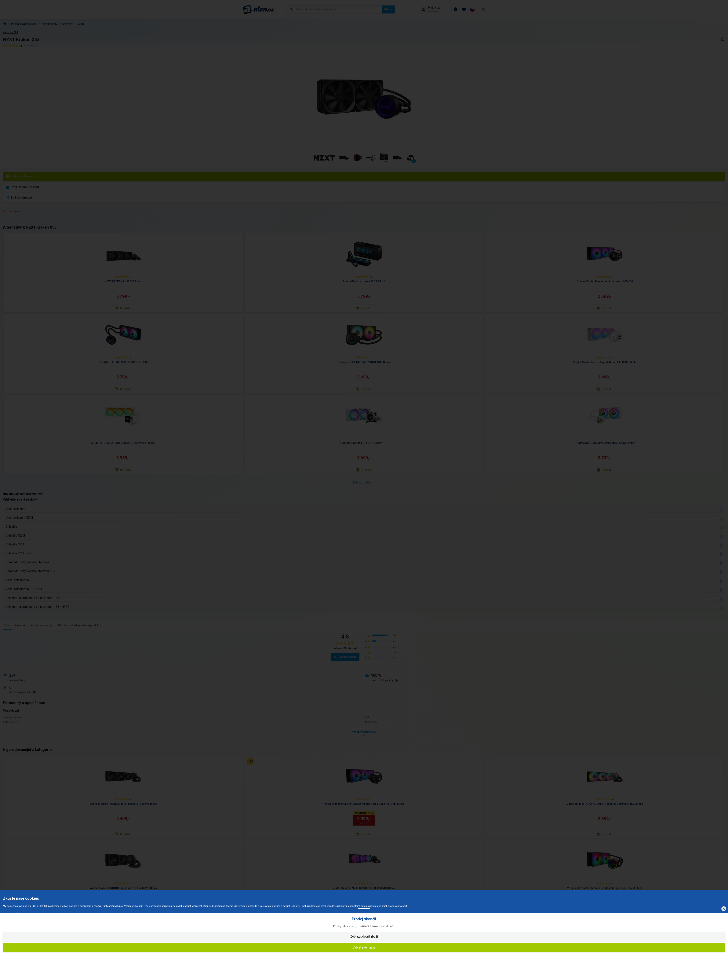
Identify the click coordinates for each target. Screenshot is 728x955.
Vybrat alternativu (364, 947)
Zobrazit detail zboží (364, 936)
